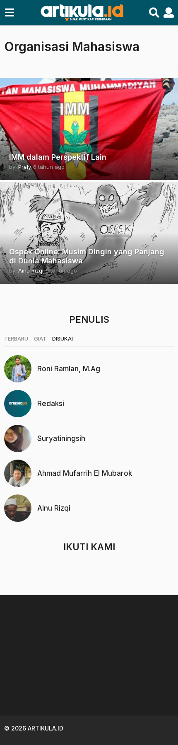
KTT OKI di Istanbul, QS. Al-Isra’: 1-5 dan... (127, 687)
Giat (40, 338)
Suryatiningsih (61, 438)
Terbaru (16, 338)
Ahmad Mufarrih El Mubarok (84, 473)
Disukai (62, 338)
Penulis (89, 319)
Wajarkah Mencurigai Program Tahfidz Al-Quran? (44, 691)
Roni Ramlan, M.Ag (68, 369)
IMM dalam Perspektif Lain (57, 157)
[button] (9, 13)
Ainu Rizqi (53, 508)
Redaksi (50, 403)
